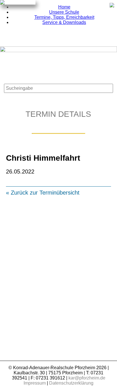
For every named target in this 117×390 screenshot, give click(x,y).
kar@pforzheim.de (86, 377)
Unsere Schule (64, 12)
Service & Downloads (64, 22)
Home (64, 7)
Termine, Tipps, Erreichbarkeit (64, 17)
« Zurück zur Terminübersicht (43, 192)
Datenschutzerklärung (71, 383)
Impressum (35, 383)
